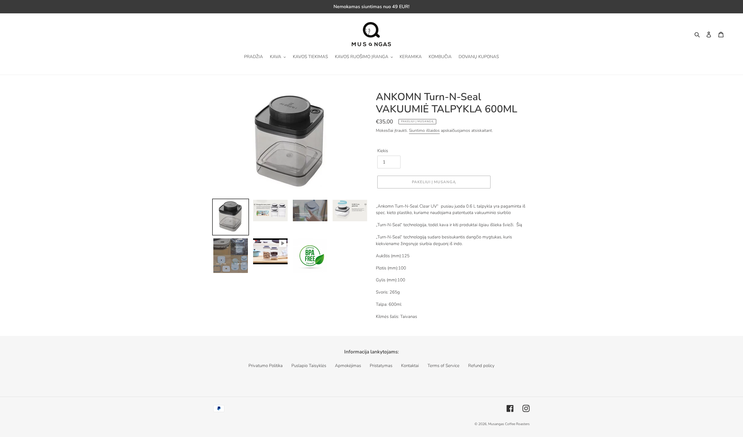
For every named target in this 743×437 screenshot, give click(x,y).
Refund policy (481, 365)
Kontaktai (410, 365)
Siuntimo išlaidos (424, 130)
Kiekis (382, 151)
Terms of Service (443, 365)
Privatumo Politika (265, 365)
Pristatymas (381, 365)
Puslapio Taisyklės (308, 365)
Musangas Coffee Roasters (509, 424)
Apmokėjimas (348, 365)
